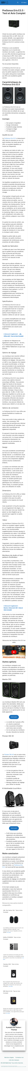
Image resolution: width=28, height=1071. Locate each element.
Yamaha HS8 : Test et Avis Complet (11, 965)
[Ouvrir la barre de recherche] (18, 2)
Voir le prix (14, 717)
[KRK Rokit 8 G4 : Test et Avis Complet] (13, 1006)
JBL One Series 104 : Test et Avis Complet (12, 911)
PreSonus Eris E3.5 (10, 138)
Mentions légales (9, 1057)
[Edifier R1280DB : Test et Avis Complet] (13, 952)
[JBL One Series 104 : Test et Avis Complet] (13, 925)
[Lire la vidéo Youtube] (14, 652)
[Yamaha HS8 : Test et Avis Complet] (13, 979)
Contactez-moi (19, 1057)
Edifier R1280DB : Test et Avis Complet (12, 938)
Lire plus (9, 932)
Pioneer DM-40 (9, 754)
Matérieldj (8, 1063)
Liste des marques (14, 1060)
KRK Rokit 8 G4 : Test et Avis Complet (11, 992)
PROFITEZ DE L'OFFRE (14, 6)
